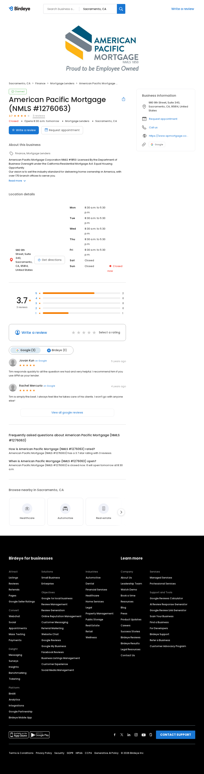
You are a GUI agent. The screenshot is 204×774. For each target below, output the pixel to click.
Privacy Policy (44, 753)
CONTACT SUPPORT (175, 735)
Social (12, 622)
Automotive (93, 577)
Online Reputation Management (61, 616)
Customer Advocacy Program (168, 646)
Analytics (14, 699)
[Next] (121, 512)
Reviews (14, 583)
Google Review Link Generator (168, 610)
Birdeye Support (159, 634)
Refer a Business (160, 640)
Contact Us (128, 655)
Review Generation (53, 610)
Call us (153, 127)
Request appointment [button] (163, 119)
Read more (15, 180)
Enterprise (47, 583)
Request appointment (64, 130)
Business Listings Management (60, 658)
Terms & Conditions (21, 753)
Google (159, 144)
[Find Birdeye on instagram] (136, 735)
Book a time (128, 595)
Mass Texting (17, 634)
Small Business (50, 577)
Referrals (14, 589)
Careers (125, 625)
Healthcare (92, 595)
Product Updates (131, 619)
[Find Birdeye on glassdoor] (151, 735)
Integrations (16, 705)
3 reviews (39, 116)
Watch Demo (129, 589)
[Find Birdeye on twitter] (121, 735)
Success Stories (130, 631)
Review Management (54, 604)
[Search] (121, 9)
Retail (89, 631)
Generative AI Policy (106, 753)
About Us (126, 577)
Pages (12, 595)
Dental (90, 583)
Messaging (15, 655)
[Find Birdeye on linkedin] (128, 735)
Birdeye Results (130, 643)
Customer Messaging (54, 622)
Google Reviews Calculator (166, 598)
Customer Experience (54, 664)
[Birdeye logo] (20, 9)
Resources (127, 601)
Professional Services (163, 583)
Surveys (13, 661)
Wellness (91, 637)
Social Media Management (57, 670)
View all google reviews (67, 413)
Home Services (95, 601)
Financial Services (96, 589)
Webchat (14, 616)
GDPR (70, 753)
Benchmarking (17, 673)
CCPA (88, 753)
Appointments (18, 628)
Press (124, 613)
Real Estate (93, 625)
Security (59, 753)
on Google (41, 360)
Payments (15, 640)
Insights (14, 667)
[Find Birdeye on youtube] (144, 735)
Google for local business (57, 598)
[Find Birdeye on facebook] (114, 735)
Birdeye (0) (59, 350)
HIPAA (79, 753)
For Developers (159, 628)
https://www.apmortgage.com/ (169, 136)
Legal (89, 607)
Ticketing (14, 679)
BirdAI (12, 693)
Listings (13, 577)
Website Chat (50, 634)
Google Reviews (51, 640)
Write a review (182, 9)
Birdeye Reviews (130, 637)
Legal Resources (130, 649)
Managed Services (161, 577)
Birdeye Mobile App (20, 717)
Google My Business (53, 646)
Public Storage (94, 619)
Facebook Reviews (52, 652)
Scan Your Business (162, 616)
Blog (123, 607)
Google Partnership (20, 711)
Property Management (100, 613)
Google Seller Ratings (22, 601)
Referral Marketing (52, 628)
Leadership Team (131, 583)
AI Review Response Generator (168, 604)
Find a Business (159, 622)
